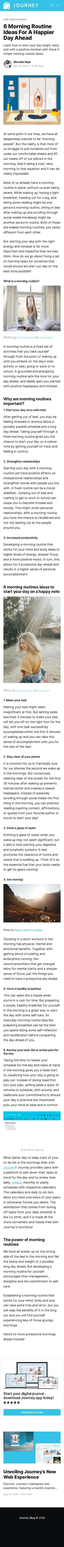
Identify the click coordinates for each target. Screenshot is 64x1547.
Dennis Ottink (22, 929)
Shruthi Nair (22, 62)
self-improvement (14, 19)
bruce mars (25, 337)
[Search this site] (52, 5)
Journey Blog (27, 1517)
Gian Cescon (24, 690)
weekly (17, 1182)
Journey (9, 1167)
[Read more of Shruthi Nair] (7, 64)
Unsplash (46, 337)
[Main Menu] (58, 5)
